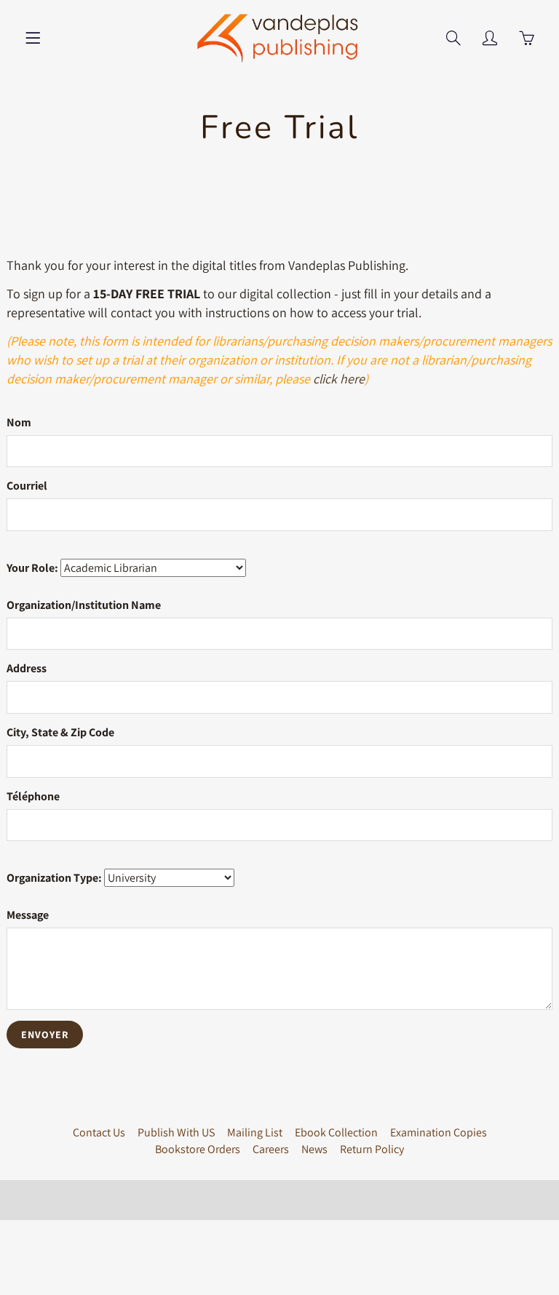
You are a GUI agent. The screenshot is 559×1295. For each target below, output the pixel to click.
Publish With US (176, 1132)
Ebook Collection (336, 1132)
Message (28, 915)
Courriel (27, 485)
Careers (271, 1149)
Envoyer (44, 1034)
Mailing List (254, 1132)
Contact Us (99, 1132)
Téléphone (33, 796)
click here (339, 378)
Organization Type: (54, 877)
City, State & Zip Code (60, 732)
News (314, 1149)
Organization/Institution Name (84, 605)
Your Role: (32, 567)
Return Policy (372, 1149)
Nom (19, 422)
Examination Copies (438, 1132)
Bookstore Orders (197, 1149)
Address (27, 668)
